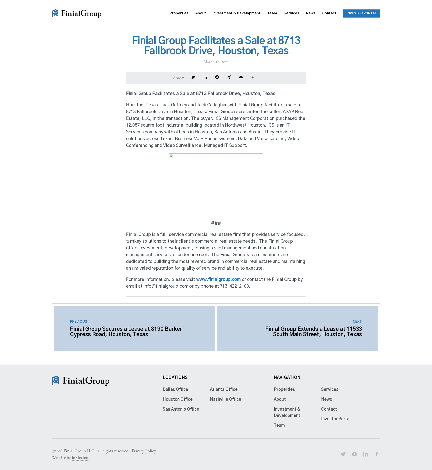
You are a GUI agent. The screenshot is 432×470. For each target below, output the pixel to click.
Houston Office (178, 400)
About (200, 13)
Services (291, 13)
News (310, 13)
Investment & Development (236, 13)
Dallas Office (175, 390)
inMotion (80, 457)
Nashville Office (225, 400)
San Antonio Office (181, 409)
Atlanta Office (224, 390)
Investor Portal (362, 13)
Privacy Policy (144, 451)
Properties (179, 13)
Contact (329, 13)
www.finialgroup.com (218, 279)
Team (272, 13)
